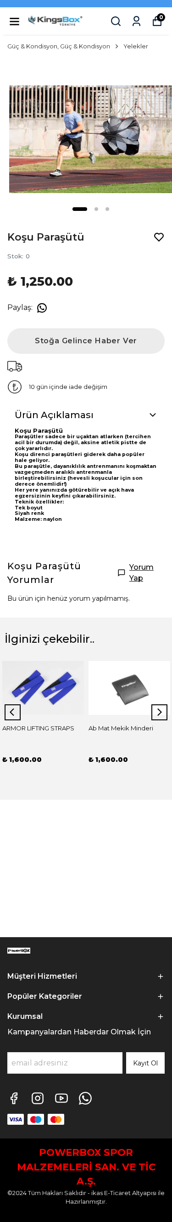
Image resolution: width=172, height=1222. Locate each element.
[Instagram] (37, 1098)
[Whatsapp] (85, 1098)
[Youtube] (61, 1098)
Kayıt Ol (145, 1063)
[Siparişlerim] (136, 21)
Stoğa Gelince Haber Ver (86, 340)
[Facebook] (13, 1098)
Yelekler (135, 46)
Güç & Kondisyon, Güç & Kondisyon (58, 46)
